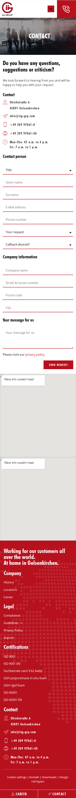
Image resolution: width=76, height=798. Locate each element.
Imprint (9, 638)
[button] (51, 9)
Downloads (49, 777)
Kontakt (34, 777)
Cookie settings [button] (16, 777)
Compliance (12, 615)
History (9, 582)
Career (8, 597)
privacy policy (34, 354)
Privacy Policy (13, 630)
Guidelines (11, 623)
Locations (10, 590)
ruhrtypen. (38, 781)
